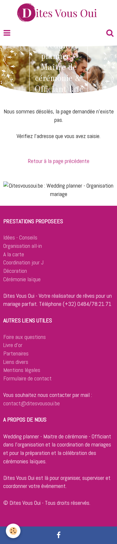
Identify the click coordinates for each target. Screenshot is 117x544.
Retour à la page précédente (58, 161)
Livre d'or (12, 345)
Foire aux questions (24, 337)
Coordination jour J (23, 262)
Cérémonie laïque (22, 279)
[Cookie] (13, 531)
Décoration (15, 270)
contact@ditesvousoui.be (31, 403)
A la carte (13, 254)
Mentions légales (21, 370)
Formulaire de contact (27, 378)
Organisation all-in (22, 245)
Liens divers (15, 361)
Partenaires (16, 353)
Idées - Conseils (20, 237)
